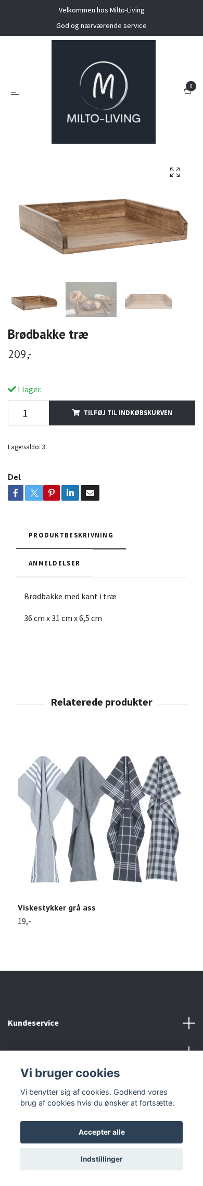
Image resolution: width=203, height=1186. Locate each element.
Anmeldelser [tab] (54, 563)
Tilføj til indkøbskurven (128, 412)
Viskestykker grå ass (57, 907)
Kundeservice (33, 1022)
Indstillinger (102, 1159)
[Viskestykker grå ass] (101, 818)
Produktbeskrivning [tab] (71, 535)
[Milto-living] (104, 92)
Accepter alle (102, 1132)
